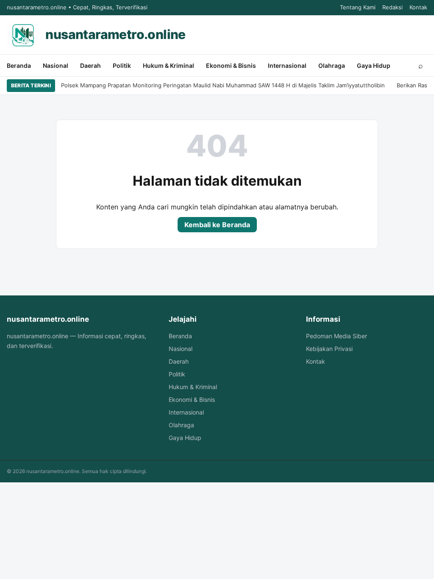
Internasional (287, 65)
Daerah (90, 65)
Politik (122, 65)
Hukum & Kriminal (168, 65)
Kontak (418, 7)
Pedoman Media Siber (336, 336)
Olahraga (331, 65)
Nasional (55, 65)
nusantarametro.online (115, 34)
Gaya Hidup (373, 65)
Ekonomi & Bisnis (231, 65)
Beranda (19, 65)
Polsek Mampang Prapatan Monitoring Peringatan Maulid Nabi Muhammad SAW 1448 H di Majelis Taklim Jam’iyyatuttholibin (223, 85)
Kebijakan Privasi (329, 348)
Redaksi (392, 7)
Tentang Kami (358, 7)
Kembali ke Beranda (217, 224)
